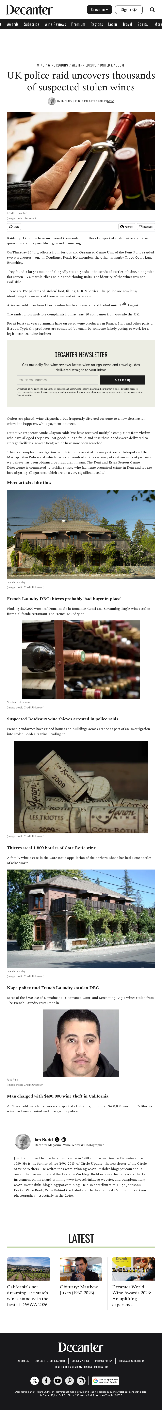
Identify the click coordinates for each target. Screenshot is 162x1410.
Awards (13, 24)
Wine (40, 65)
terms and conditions (131, 1360)
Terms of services (56, 389)
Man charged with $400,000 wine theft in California (57, 1096)
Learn (112, 24)
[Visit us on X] (34, 1380)
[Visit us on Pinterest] (69, 1380)
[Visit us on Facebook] (46, 1380)
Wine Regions (58, 65)
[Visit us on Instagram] (81, 1380)
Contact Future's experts (50, 1360)
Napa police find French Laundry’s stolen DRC (53, 988)
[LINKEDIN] (64, 1139)
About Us (23, 1360)
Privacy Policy (103, 1360)
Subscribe (98, 9)
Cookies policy (80, 1360)
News (110, 101)
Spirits (143, 24)
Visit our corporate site (132, 1391)
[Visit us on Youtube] (58, 1380)
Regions (97, 24)
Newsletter (148, 226)
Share (16, 226)
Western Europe (84, 65)
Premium (78, 24)
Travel (127, 24)
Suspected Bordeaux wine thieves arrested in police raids (62, 719)
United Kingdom (112, 65)
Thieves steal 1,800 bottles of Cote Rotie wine (51, 848)
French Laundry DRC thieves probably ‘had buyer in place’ (64, 599)
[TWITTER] (58, 1139)
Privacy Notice (112, 389)
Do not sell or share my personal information (81, 1367)
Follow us (129, 226)
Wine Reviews (55, 24)
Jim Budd (66, 101)
